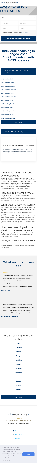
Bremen (18, 385)
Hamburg (18, 347)
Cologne (18, 356)
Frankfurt (18, 360)
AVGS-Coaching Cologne (8, 86)
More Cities (18, 397)
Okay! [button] (28, 454)
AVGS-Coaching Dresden (8, 93)
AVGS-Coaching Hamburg (8, 107)
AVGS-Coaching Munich (7, 114)
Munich (18, 351)
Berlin (18, 343)
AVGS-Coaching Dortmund (8, 89)
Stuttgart (19, 364)
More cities (18, 122)
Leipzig (18, 381)
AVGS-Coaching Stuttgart (8, 118)
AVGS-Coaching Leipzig (7, 111)
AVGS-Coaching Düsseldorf (8, 96)
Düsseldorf (18, 368)
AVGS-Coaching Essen (7, 100)
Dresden (18, 389)
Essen (19, 377)
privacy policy (25, 32)
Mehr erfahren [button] (7, 460)
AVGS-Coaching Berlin (7, 79)
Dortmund (18, 372)
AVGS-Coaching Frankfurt (8, 104)
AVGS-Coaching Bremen (7, 82)
